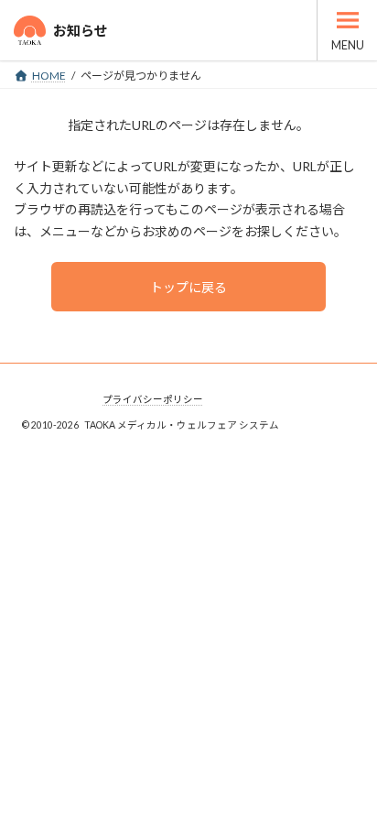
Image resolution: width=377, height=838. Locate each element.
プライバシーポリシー (152, 399)
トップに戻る (188, 287)
